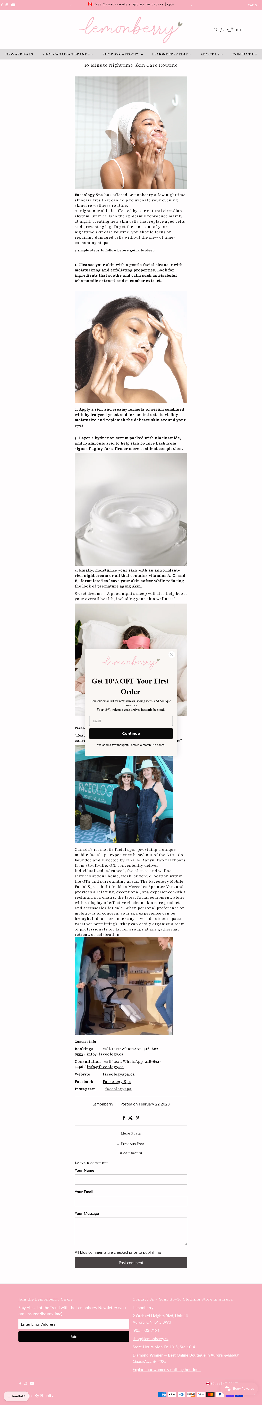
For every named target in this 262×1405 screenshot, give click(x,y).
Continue (131, 733)
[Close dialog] (171, 654)
